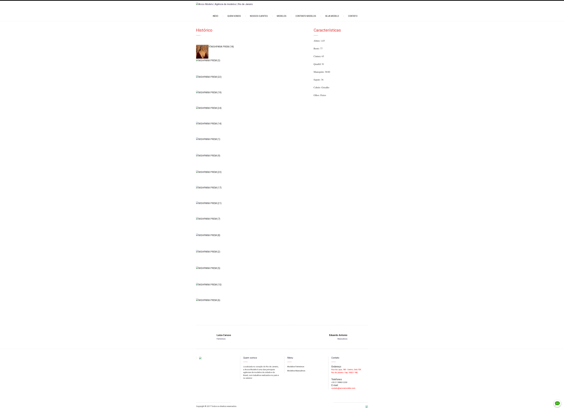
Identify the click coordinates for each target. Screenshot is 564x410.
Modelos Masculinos (296, 371)
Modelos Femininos (295, 366)
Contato (352, 16)
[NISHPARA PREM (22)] (252, 77)
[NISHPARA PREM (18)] (258, 46)
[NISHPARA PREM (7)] (252, 219)
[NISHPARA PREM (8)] (252, 235)
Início (215, 16)
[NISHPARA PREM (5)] (252, 268)
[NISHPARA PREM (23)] (252, 172)
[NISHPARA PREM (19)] (252, 92)
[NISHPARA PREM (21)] (252, 203)
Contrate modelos (306, 16)
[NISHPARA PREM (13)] (202, 52)
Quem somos (234, 16)
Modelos (281, 16)
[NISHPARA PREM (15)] (252, 284)
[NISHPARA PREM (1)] (252, 139)
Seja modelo (332, 16)
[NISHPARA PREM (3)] (252, 60)
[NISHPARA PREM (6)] (252, 300)
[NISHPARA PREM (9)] (252, 155)
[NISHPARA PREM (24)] (252, 108)
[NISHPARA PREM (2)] (252, 252)
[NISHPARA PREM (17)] (252, 188)
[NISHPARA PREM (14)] (252, 123)
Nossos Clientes (259, 16)
